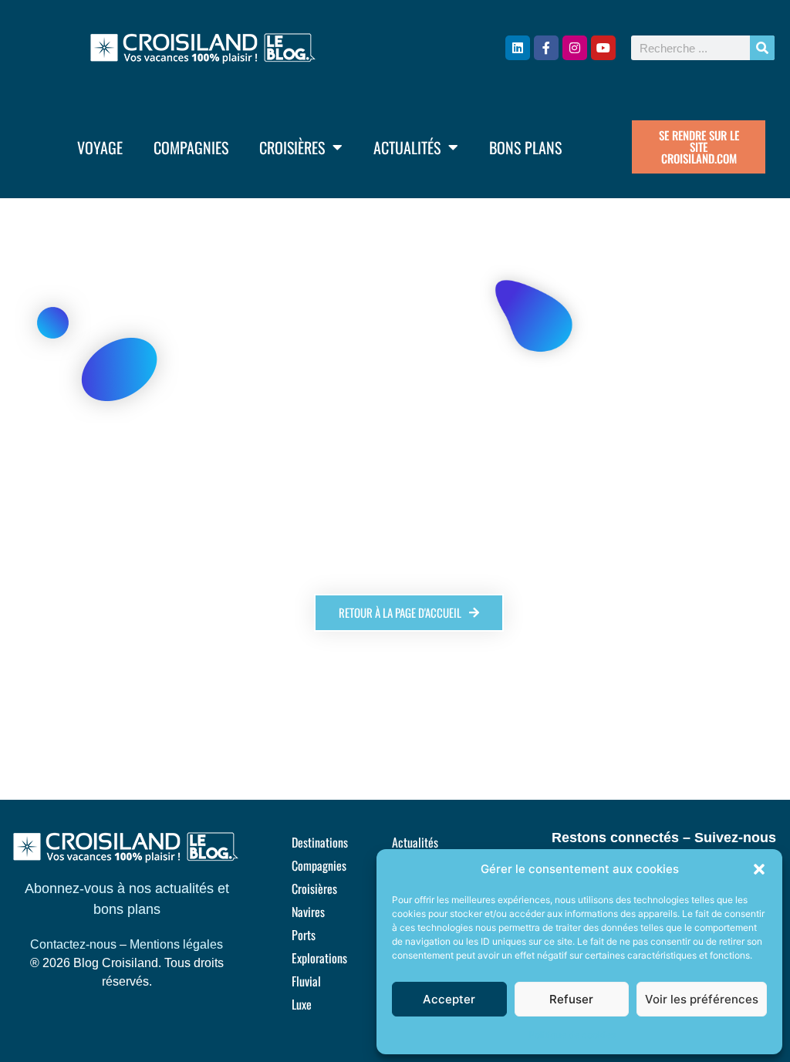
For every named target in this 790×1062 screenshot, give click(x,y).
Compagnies (191, 147)
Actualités (407, 147)
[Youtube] (603, 47)
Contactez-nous (73, 944)
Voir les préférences (701, 999)
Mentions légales (176, 944)
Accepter (449, 999)
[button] (759, 869)
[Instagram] (574, 47)
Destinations (320, 842)
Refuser (571, 999)
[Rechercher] (762, 47)
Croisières (292, 147)
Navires (308, 911)
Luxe (302, 1004)
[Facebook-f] (546, 47)
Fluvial (306, 981)
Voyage (100, 147)
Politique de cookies (572, 1034)
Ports (304, 934)
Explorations (319, 958)
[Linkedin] (517, 47)
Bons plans (525, 147)
